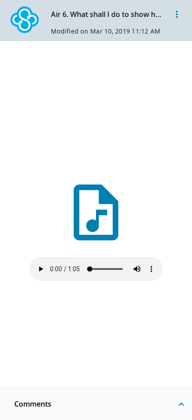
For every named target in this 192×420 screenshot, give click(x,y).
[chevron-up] (181, 404)
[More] (177, 14)
